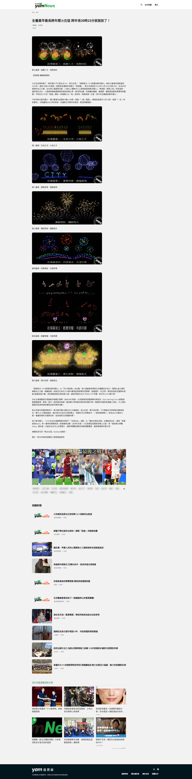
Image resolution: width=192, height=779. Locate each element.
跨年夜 (90, 488)
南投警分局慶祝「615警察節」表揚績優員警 (47, 710)
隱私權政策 (135, 774)
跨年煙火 (36, 488)
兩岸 (70, 492)
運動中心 (53, 492)
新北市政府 (64, 488)
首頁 (33, 12)
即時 (37, 12)
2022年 (35, 492)
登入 (156, 5)
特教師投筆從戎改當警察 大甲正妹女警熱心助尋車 (78, 710)
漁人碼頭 (44, 492)
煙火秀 (73, 488)
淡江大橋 (45, 488)
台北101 (82, 488)
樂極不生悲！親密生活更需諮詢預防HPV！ (110, 741)
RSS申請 (148, 5)
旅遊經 (34, 25)
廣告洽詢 (145, 774)
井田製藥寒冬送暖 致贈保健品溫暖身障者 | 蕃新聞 (78, 741)
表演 (117, 488)
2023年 (54, 488)
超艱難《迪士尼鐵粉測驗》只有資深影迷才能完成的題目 (46, 741)
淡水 (97, 488)
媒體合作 (155, 774)
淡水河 (104, 488)
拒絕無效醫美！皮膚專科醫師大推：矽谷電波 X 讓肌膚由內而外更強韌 (110, 710)
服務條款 (125, 774)
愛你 (111, 488)
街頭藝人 (63, 492)
